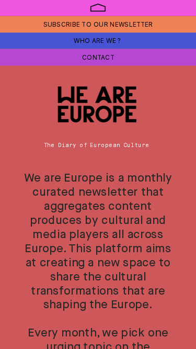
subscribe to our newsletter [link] (98, 24)
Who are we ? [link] (97, 40)
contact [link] (98, 57)
